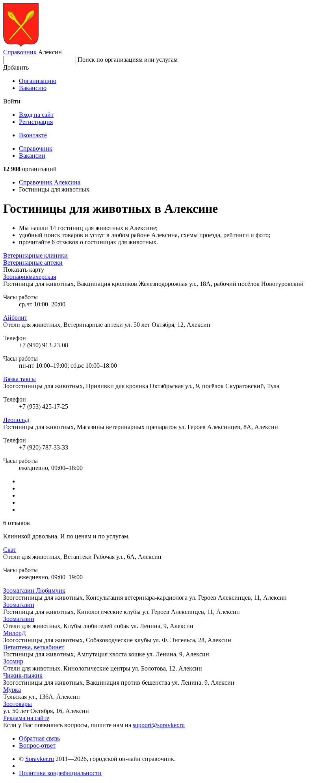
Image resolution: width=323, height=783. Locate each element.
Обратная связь (39, 738)
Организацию (37, 80)
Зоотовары (17, 703)
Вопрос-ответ (37, 745)
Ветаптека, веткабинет (33, 647)
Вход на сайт (36, 114)
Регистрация (36, 121)
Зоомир (13, 661)
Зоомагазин (18, 604)
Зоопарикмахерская (29, 276)
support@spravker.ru (159, 725)
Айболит (15, 317)
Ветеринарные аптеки (33, 262)
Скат (9, 549)
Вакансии (32, 155)
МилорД (14, 633)
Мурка (12, 689)
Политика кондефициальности (60, 773)
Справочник (20, 52)
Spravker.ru (39, 758)
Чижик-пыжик (23, 675)
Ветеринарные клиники (35, 255)
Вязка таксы (19, 379)
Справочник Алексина (49, 182)
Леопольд (16, 419)
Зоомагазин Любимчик (34, 590)
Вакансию (32, 88)
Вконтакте (33, 135)
